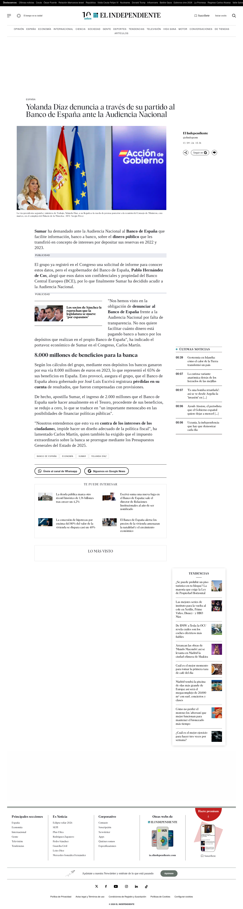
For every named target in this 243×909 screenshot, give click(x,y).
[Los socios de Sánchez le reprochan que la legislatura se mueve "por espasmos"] (49, 313)
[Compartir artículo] (185, 152)
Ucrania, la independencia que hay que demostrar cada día (203, 426)
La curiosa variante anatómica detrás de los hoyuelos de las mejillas (201, 377)
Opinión (19, 28)
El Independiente (195, 133)
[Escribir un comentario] (214, 152)
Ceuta (39, 2)
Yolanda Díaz (99, 456)
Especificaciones (107, 846)
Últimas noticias (26, 2)
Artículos (121, 33)
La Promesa (200, 2)
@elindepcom (190, 137)
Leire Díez (58, 850)
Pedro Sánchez (60, 841)
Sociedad (94, 28)
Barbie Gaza (166, 2)
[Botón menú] (9, 15)
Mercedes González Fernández (69, 855)
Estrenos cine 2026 (183, 2)
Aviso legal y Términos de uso (90, 896)
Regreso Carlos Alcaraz (219, 2)
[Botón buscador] (234, 16)
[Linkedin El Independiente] (136, 886)
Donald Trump (139, 2)
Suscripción (105, 827)
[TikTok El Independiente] (146, 887)
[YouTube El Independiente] (116, 886)
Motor (183, 28)
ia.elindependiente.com (162, 855)
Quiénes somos (107, 841)
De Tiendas (222, 28)
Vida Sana (169, 28)
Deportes (119, 28)
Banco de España (47, 456)
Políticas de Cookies (160, 896)
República (91, 2)
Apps (101, 836)
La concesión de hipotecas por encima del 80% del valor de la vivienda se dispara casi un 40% (75, 523)
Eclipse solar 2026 (62, 822)
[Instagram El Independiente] (126, 886)
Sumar (82, 456)
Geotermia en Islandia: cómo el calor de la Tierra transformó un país (202, 361)
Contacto (103, 822)
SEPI (55, 827)
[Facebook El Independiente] (106, 886)
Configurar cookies (184, 896)
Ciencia (81, 28)
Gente (107, 28)
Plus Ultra (58, 832)
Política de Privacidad (60, 896)
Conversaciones (201, 28)
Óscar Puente (50, 2)
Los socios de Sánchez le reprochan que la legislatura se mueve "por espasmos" (84, 312)
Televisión (154, 28)
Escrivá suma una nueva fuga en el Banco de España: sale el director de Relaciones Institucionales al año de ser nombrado (140, 502)
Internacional (63, 28)
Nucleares (125, 2)
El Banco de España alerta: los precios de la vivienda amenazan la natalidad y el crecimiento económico (140, 525)
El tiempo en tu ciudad (33, 15)
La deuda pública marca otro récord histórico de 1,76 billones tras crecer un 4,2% (75, 498)
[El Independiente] (121, 16)
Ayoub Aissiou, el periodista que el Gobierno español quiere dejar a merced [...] (204, 409)
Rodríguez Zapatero (63, 836)
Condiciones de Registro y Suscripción (127, 896)
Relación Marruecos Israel (71, 2)
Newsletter (104, 832)
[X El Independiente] (96, 886)
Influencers (152, 2)
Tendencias (136, 28)
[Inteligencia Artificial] (162, 848)
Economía (44, 28)
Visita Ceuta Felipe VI (107, 2)
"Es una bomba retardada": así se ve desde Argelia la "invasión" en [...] (203, 393)
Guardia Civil (60, 846)
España (31, 28)
